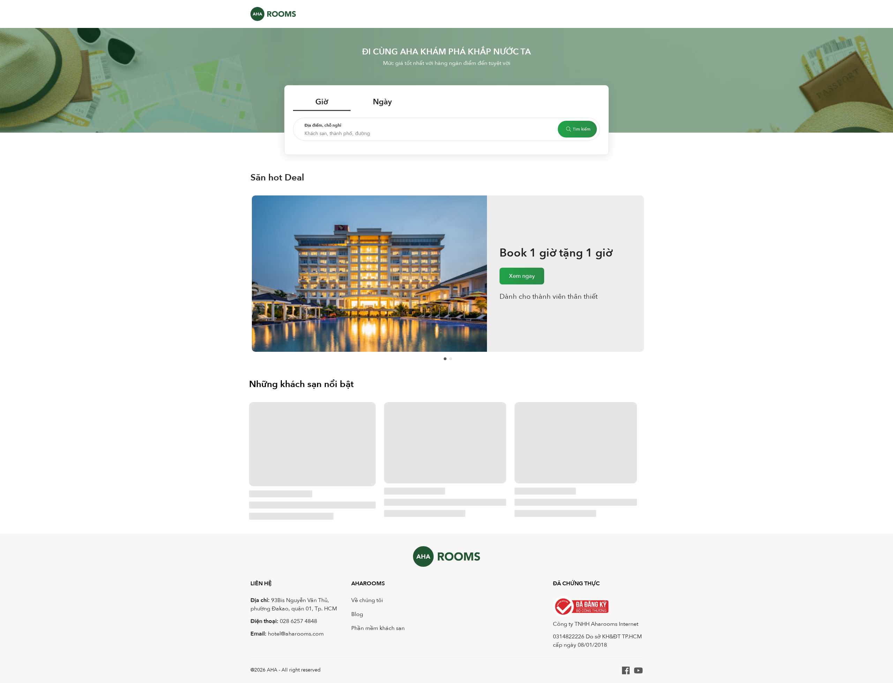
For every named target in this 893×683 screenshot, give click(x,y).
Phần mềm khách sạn (378, 628)
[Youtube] (638, 670)
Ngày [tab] (382, 102)
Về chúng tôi (367, 600)
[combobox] (431, 137)
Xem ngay (522, 284)
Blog (357, 614)
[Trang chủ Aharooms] (273, 14)
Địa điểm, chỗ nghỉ (323, 125)
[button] (446, 129)
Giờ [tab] (321, 102)
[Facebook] (626, 670)
